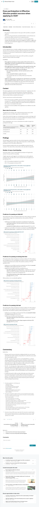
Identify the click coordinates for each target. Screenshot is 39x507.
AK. (7, 19)
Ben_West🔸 (10, 19)
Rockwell (7, 478)
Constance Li (16, 502)
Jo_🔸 (6, 485)
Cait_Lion (12, 461)
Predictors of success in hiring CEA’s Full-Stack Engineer (16, 463)
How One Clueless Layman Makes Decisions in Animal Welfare (17, 484)
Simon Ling (7, 499)
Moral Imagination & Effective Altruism (13, 469)
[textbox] (19, 442)
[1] (26, 90)
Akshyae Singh (8, 496)
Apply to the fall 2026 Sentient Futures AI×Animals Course (16, 501)
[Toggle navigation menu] (2, 1)
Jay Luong (12, 502)
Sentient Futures (8, 502)
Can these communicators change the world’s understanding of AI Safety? (19, 495)
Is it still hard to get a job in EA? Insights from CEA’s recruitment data (18, 460)
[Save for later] (31, 23)
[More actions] (35, 23)
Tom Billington (11, 478)
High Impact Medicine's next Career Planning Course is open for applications (20, 498)
